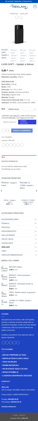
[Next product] (17, 17)
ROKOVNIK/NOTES (9, 231)
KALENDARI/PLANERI (10, 219)
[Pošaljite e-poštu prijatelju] (14, 145)
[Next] (33, 34)
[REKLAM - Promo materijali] (19, 6)
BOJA (3, 109)
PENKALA (5, 223)
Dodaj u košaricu (22, 131)
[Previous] (5, 34)
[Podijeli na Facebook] (7, 145)
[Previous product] (21, 17)
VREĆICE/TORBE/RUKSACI (12, 255)
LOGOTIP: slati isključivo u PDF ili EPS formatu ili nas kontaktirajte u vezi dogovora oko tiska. (19, 117)
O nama (15, 415)
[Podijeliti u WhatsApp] (3, 145)
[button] (3, 6)
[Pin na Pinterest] (18, 145)
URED (4, 251)
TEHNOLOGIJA (7, 243)
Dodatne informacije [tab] (10, 161)
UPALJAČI (24, 14)
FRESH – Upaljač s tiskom (10, 201)
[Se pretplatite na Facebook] (3, 342)
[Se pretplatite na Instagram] (7, 342)
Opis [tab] (3, 157)
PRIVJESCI (6, 227)
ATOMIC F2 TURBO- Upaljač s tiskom (28, 201)
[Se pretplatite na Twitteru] (10, 342)
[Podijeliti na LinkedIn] (21, 145)
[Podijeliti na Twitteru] (10, 145)
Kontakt (22, 415)
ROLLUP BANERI (8, 235)
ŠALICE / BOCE (7, 239)
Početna (14, 14)
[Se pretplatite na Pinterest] (18, 342)
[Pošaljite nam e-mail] (14, 342)
